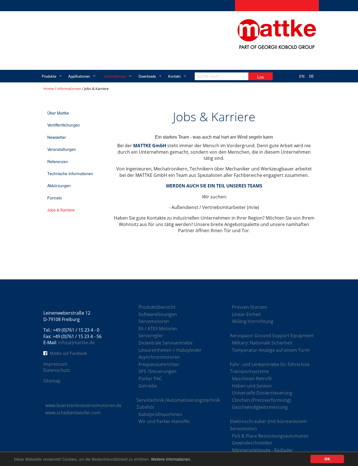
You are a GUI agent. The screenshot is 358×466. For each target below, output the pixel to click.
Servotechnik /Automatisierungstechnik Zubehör (178, 403)
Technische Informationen (70, 173)
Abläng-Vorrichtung (252, 321)
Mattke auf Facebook (68, 353)
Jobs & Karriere (61, 210)
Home (48, 88)
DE (311, 76)
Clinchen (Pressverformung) (261, 400)
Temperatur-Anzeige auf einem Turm (271, 350)
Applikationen (79, 76)
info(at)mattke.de (76, 342)
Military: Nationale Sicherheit (262, 343)
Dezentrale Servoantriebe (165, 343)
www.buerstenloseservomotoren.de (83, 405)
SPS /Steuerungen (157, 371)
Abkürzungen (59, 185)
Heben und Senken (252, 386)
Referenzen (57, 161)
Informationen (115, 76)
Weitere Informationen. (171, 459)
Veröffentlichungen (63, 125)
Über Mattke (58, 113)
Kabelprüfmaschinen (160, 414)
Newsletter (56, 137)
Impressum (55, 364)
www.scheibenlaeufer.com (73, 413)
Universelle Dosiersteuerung (262, 393)
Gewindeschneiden (252, 443)
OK (327, 459)
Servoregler (150, 335)
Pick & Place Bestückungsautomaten (270, 436)
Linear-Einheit (246, 314)
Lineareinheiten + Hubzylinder (170, 350)
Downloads (147, 76)
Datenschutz (56, 370)
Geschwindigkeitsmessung (260, 407)
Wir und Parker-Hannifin (164, 421)
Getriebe (147, 386)
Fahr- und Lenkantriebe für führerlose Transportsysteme (270, 368)
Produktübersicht (157, 307)
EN (301, 76)
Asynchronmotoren (159, 357)
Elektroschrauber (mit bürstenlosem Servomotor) (268, 425)
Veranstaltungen (61, 149)
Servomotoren (153, 321)
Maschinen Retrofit (252, 378)
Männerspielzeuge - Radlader (262, 450)
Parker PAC (150, 378)
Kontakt (174, 76)
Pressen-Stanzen (249, 307)
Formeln (54, 198)
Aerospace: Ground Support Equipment (272, 335)
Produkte (49, 76)
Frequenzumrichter (158, 364)
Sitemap (52, 381)
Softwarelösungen (157, 314)
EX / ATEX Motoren (157, 328)
